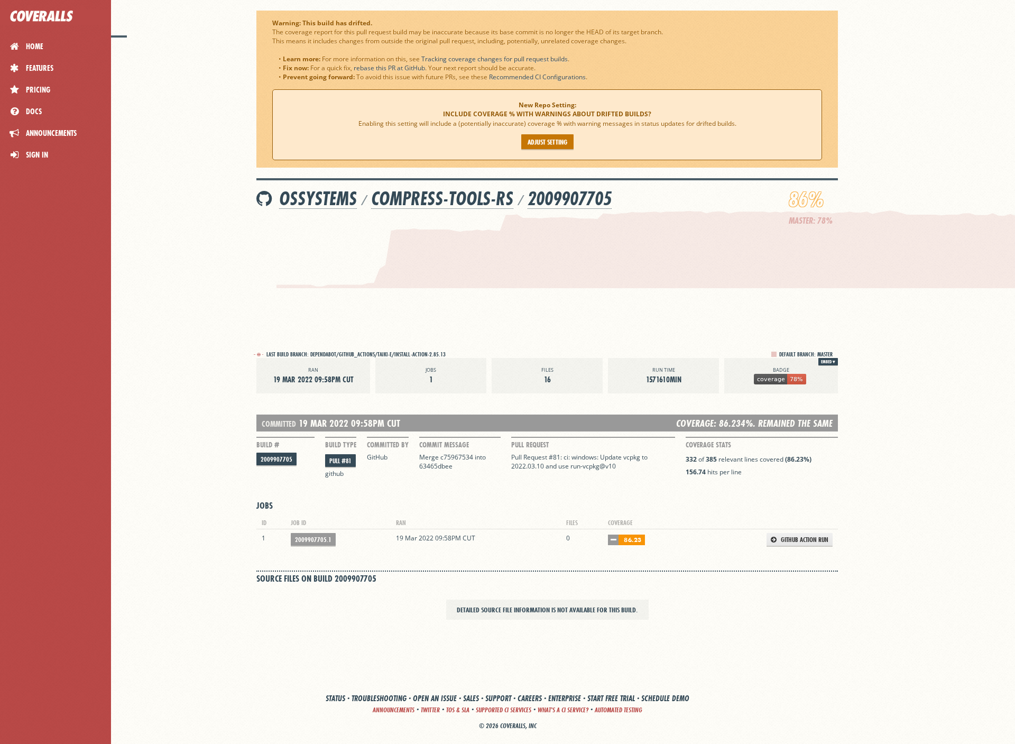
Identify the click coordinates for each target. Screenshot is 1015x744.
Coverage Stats (708, 444)
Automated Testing (618, 709)
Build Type (340, 444)
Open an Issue (435, 698)
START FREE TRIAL (611, 698)
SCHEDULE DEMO (665, 698)
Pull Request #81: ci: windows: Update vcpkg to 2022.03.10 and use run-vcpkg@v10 (579, 462)
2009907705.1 (313, 539)
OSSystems (318, 198)
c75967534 (456, 457)
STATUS (335, 698)
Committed (279, 423)
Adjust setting (547, 141)
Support (498, 698)
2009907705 (570, 198)
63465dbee (436, 466)
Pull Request (530, 444)
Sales (471, 698)
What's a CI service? (563, 709)
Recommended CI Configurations (537, 76)
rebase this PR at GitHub (389, 67)
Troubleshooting (379, 698)
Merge (429, 457)
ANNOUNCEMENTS (393, 709)
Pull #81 (340, 460)
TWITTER (430, 709)
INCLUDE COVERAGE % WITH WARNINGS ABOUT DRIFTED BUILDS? (547, 113)
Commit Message (444, 444)
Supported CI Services (503, 709)
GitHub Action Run (803, 539)
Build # (267, 444)
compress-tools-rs (442, 198)
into (480, 457)
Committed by (388, 444)
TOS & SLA (457, 709)
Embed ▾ (828, 362)
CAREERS (530, 698)
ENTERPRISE (564, 698)
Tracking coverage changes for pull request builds (494, 58)
